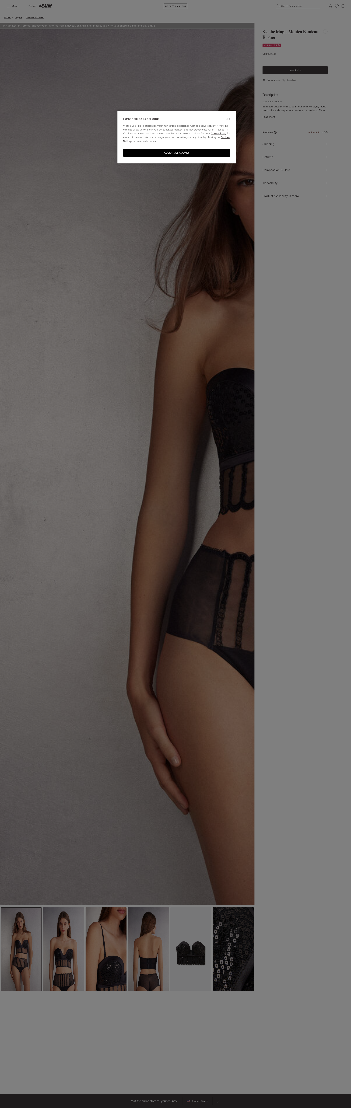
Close (226, 119)
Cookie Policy (218, 133)
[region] (176, 137)
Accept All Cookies (177, 152)
